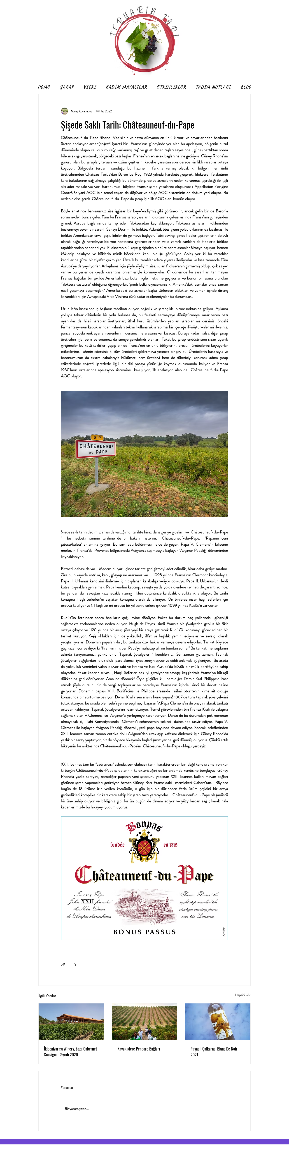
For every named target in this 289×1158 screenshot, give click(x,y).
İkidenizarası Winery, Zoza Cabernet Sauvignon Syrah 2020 (70, 1052)
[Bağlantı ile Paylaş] (63, 964)
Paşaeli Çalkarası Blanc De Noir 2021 (214, 1052)
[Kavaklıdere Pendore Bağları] (144, 1021)
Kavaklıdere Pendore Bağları (138, 1049)
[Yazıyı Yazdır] (74, 964)
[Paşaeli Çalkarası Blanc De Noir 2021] (217, 1021)
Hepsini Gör (243, 995)
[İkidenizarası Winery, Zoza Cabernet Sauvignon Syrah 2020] (71, 1021)
